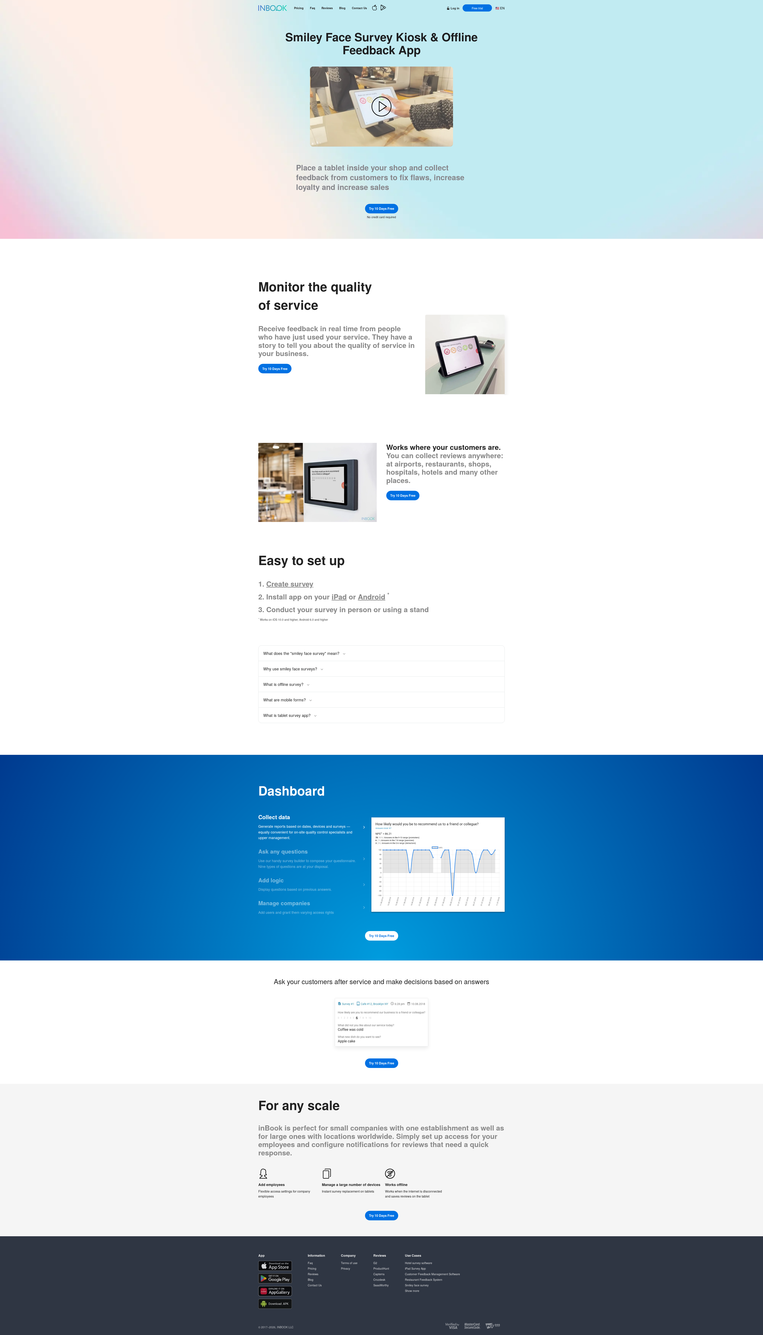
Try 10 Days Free (381, 208)
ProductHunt (381, 1268)
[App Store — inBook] (374, 8)
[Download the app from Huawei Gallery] (275, 1291)
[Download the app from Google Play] (275, 1278)
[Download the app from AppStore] (275, 1266)
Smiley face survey (417, 1285)
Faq (312, 8)
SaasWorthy (381, 1285)
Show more (412, 1291)
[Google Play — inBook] (383, 8)
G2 (375, 1263)
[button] (381, 107)
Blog (342, 8)
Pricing (299, 8)
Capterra (378, 1274)
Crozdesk (379, 1280)
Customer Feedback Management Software (432, 1274)
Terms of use (349, 1263)
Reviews (327, 8)
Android (371, 596)
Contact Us (359, 8)
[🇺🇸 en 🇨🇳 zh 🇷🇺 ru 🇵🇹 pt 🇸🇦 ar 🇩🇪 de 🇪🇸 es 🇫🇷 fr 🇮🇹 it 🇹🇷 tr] (500, 8)
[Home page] (272, 8)
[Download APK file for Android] (275, 1304)
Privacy (345, 1268)
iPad (339, 596)
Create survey (289, 583)
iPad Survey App (415, 1268)
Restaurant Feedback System (423, 1280)
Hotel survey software (418, 1263)
